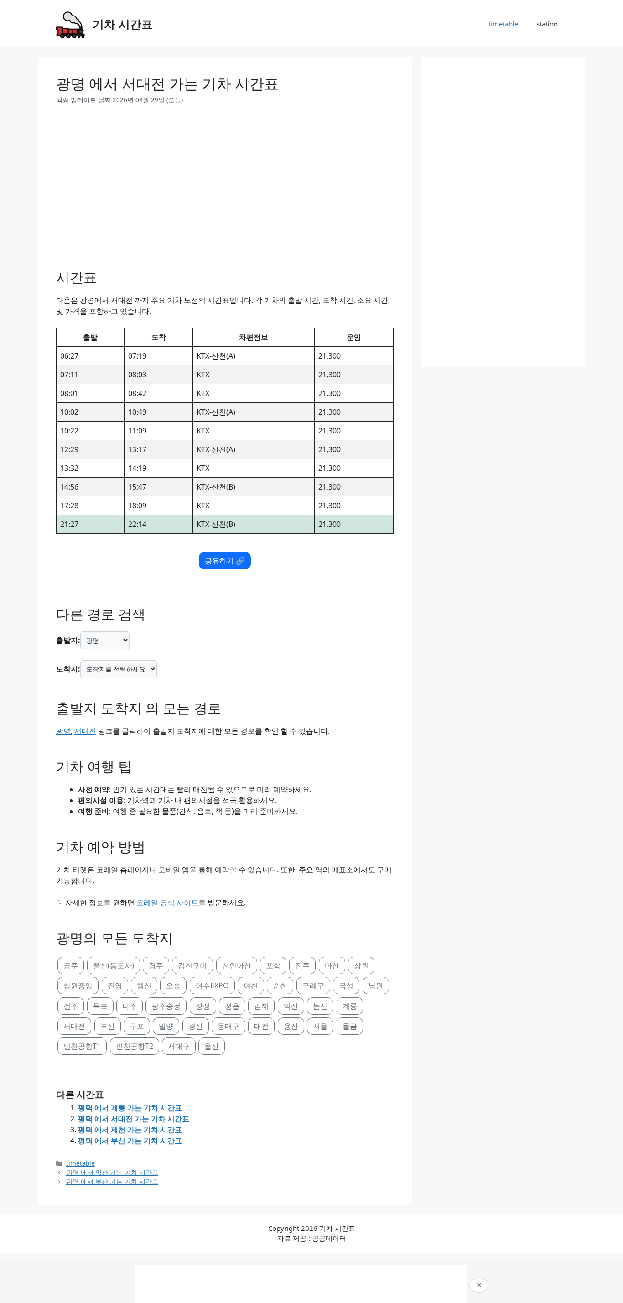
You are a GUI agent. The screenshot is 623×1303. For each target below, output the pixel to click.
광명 (63, 731)
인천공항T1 (82, 1046)
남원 (376, 985)
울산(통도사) (113, 965)
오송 (173, 985)
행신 (144, 985)
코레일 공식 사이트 (167, 902)
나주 (129, 1006)
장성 (203, 1006)
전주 (70, 1006)
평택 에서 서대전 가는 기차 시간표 (133, 1119)
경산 (195, 1026)
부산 (107, 1026)
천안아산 (236, 965)
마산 (332, 965)
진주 (302, 965)
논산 (320, 1006)
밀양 (166, 1026)
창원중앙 (78, 985)
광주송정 (166, 1006)
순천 (280, 985)
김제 (261, 1006)
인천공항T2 (134, 1046)
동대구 (228, 1026)
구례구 (313, 985)
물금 (350, 1026)
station (547, 23)
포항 (273, 965)
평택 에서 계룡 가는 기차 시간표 (130, 1108)
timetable (503, 23)
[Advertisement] (225, 183)
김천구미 (192, 965)
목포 (100, 1006)
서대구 (179, 1046)
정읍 (232, 1006)
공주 (70, 965)
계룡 (350, 1006)
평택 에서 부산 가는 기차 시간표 (130, 1141)
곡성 (346, 985)
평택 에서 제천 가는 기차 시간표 (130, 1130)
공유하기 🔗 (225, 561)
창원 (361, 965)
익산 (291, 1006)
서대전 (85, 731)
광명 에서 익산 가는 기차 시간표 (112, 1172)
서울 (320, 1026)
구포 (137, 1026)
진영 (115, 985)
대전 (261, 1026)
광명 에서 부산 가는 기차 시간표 (112, 1181)
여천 (251, 985)
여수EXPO (212, 985)
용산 (291, 1026)
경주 (156, 965)
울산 (211, 1046)
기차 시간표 (123, 23)
